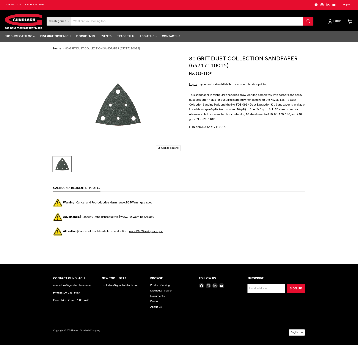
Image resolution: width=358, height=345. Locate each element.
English (346, 4)
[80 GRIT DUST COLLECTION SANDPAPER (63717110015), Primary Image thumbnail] (62, 164)
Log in (193, 84)
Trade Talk (125, 36)
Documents (85, 36)
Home (57, 48)
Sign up (296, 288)
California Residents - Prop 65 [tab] (76, 188)
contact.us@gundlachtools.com (72, 285)
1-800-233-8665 (34, 4)
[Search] (308, 21)
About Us (147, 36)
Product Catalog (19, 36)
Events (106, 36)
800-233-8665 (71, 292)
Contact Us (13, 4)
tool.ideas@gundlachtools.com (120, 285)
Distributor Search (55, 36)
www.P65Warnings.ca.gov (135, 203)
